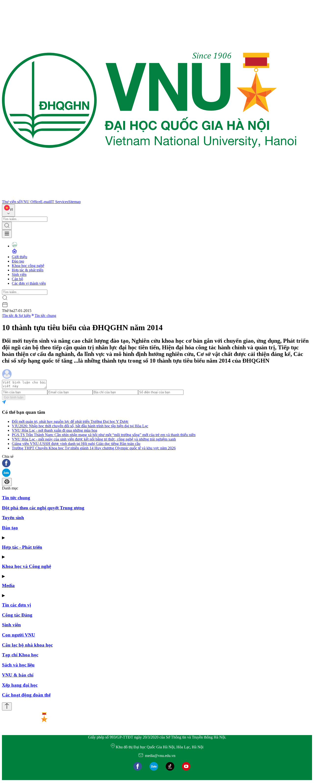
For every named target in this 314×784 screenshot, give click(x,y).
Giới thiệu (19, 257)
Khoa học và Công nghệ (26, 566)
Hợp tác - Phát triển (22, 547)
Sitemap (74, 202)
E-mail (45, 202)
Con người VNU (18, 634)
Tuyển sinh (13, 517)
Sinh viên (19, 274)
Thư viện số (11, 202)
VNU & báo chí (17, 675)
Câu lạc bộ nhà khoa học (27, 645)
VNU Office (30, 202)
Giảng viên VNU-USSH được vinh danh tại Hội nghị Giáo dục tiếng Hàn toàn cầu (76, 444)
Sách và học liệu (18, 664)
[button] (157, 463)
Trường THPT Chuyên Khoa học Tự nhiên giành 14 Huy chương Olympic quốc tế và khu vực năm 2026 (94, 448)
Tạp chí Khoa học (20, 654)
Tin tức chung (45, 315)
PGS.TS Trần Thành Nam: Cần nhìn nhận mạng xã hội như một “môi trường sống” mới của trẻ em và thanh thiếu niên (104, 435)
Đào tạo (18, 261)
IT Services (59, 202)
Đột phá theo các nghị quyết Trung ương (43, 507)
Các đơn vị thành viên (29, 283)
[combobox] (8, 210)
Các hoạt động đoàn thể (26, 694)
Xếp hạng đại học (20, 685)
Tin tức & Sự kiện (17, 315)
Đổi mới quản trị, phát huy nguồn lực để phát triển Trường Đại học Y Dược (70, 421)
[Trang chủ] (149, 197)
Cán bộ (17, 279)
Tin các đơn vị (16, 604)
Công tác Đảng (17, 615)
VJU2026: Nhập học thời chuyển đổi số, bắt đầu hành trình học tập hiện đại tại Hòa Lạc (80, 426)
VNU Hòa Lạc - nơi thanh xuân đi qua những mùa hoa (54, 430)
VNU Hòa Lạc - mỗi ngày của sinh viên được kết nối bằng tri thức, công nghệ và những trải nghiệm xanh (94, 439)
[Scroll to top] (7, 706)
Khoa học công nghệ (28, 266)
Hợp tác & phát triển (27, 270)
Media (8, 585)
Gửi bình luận (13, 397)
